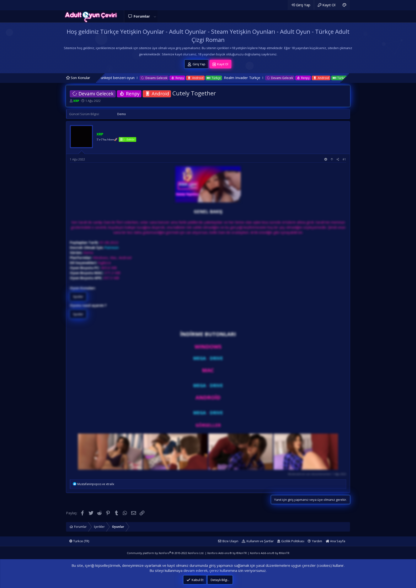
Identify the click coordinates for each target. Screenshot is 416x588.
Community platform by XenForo (165, 553)
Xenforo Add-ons (227, 553)
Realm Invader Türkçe (204, 77)
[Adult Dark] (344, 5)
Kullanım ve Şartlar (260, 541)
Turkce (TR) (80, 541)
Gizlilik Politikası (292, 541)
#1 (344, 159)
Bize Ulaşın (230, 541)
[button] (154, 16)
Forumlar (142, 16)
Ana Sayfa (337, 541)
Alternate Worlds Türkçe (332, 77)
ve (95, 484)
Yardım (317, 541)
